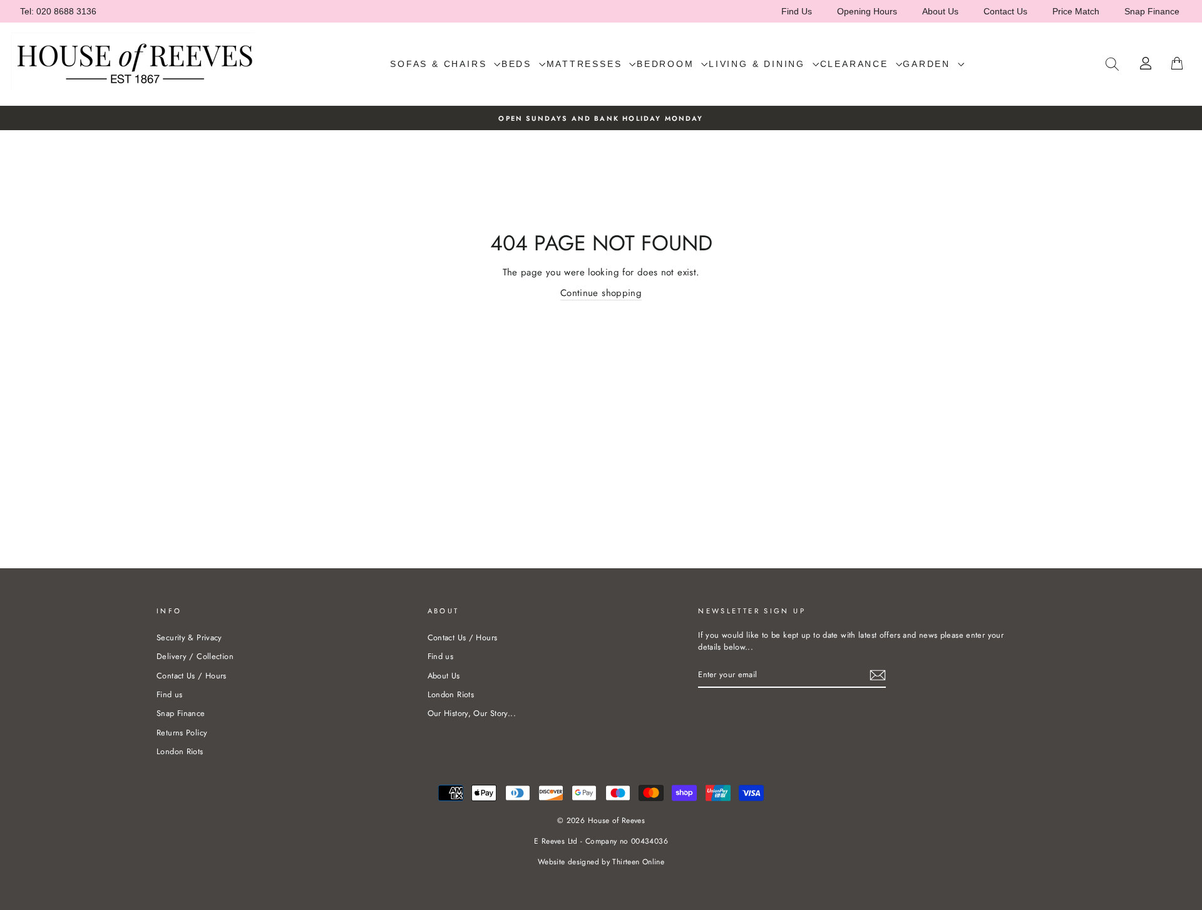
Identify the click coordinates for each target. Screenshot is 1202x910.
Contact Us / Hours (192, 676)
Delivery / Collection (195, 656)
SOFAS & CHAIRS (440, 64)
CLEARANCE (856, 64)
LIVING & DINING (759, 64)
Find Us (796, 11)
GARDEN (929, 64)
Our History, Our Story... (472, 713)
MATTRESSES (587, 64)
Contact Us (1005, 11)
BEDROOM (667, 64)
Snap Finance (1151, 11)
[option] (601, 118)
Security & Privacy (189, 637)
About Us (940, 11)
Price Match (1075, 11)
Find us (170, 694)
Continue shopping (601, 293)
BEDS (518, 64)
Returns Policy (182, 733)
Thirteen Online (638, 861)
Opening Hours (867, 11)
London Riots (180, 751)
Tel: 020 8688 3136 (58, 11)
